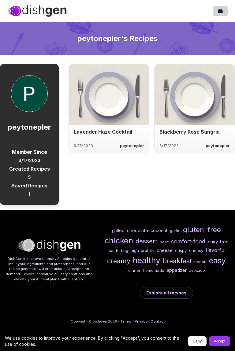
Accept (219, 341)
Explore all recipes (166, 292)
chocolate (137, 230)
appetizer (177, 270)
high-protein (142, 250)
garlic (175, 230)
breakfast (177, 261)
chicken (119, 240)
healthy (146, 260)
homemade (153, 270)
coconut (159, 230)
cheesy (196, 250)
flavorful (216, 250)
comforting (117, 250)
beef (164, 241)
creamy (118, 261)
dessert (146, 241)
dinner (134, 270)
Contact (158, 321)
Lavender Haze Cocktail (103, 132)
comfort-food (188, 241)
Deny (197, 341)
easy (217, 260)
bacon (200, 261)
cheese (165, 250)
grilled (118, 230)
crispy (181, 250)
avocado (197, 270)
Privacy (141, 321)
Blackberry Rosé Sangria (189, 132)
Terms (126, 321)
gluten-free (202, 229)
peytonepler (132, 145)
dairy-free (218, 242)
